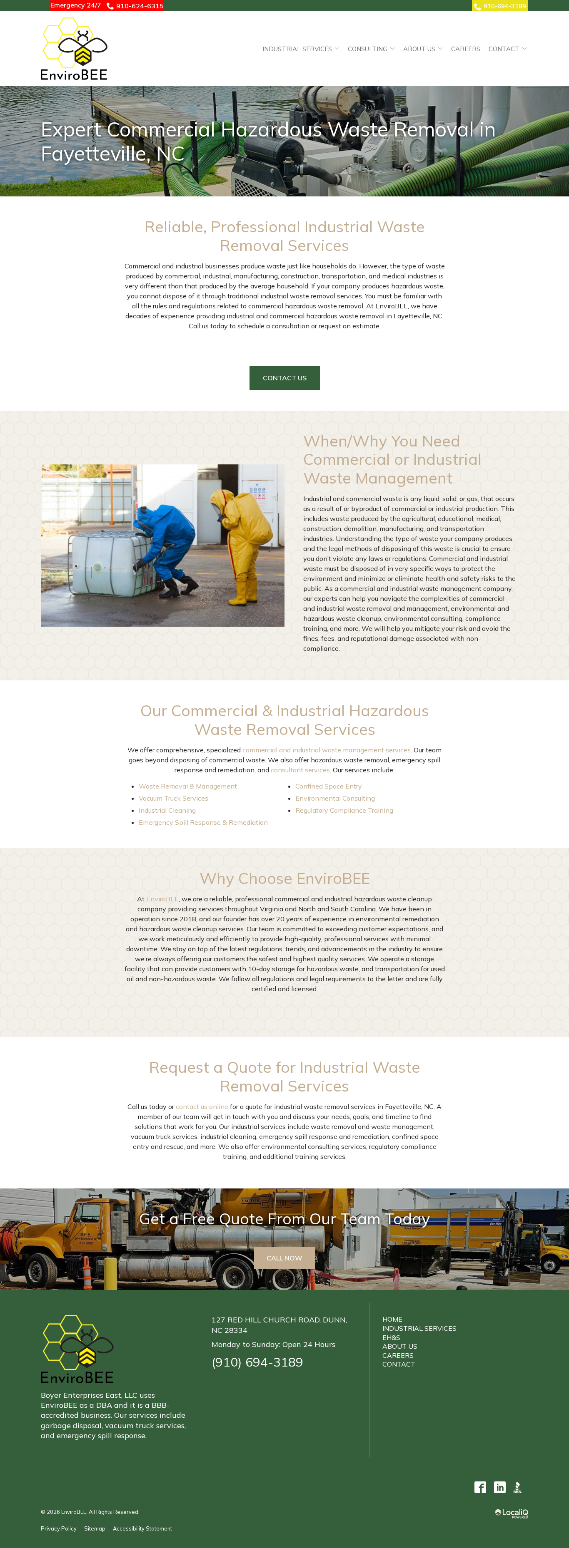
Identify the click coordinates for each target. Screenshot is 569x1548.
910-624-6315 (140, 6)
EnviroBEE (162, 899)
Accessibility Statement (142, 1528)
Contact (504, 49)
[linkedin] (500, 1487)
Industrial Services (297, 49)
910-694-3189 (505, 6)
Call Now (284, 1258)
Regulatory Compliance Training (344, 810)
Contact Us (285, 378)
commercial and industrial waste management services (326, 750)
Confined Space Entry (328, 786)
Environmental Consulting (335, 798)
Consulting (367, 49)
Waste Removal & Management (188, 786)
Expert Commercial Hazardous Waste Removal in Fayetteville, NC (268, 141)
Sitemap (94, 1528)
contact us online (202, 1106)
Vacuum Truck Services (173, 798)
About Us (419, 49)
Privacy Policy (59, 1528)
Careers (465, 49)
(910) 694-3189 (257, 1362)
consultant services (300, 770)
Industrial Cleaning (167, 810)
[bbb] (519, 1487)
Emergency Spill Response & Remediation (203, 822)
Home (392, 1319)
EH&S (391, 1337)
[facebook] (480, 1487)
